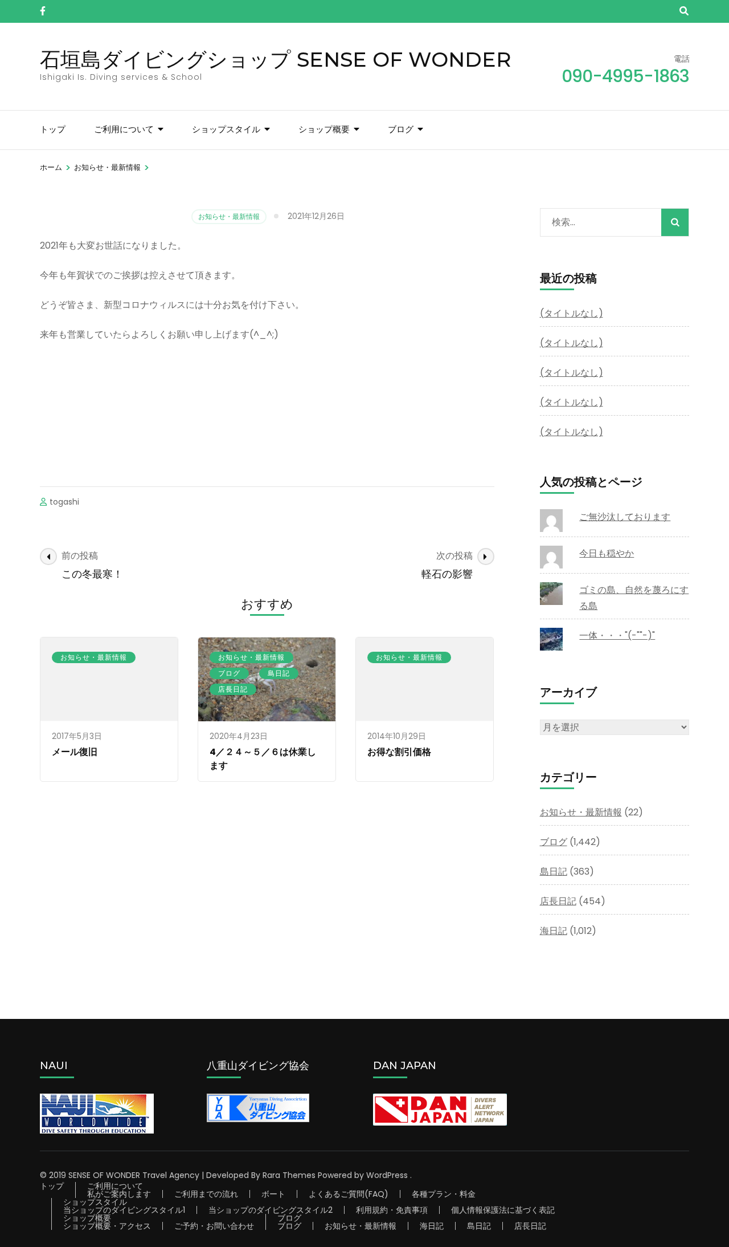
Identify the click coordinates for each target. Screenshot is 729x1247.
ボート (273, 1194)
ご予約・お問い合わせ (214, 1226)
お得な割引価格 (399, 751)
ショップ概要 (324, 129)
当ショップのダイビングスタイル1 (124, 1210)
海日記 (553, 930)
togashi (64, 501)
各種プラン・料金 (444, 1194)
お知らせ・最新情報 (229, 216)
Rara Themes (289, 1175)
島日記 (279, 673)
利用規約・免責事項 (392, 1210)
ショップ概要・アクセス (107, 1226)
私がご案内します (119, 1194)
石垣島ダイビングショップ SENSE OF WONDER (275, 59)
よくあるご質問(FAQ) (348, 1194)
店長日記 (233, 689)
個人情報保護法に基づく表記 (503, 1210)
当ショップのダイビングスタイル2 (270, 1210)
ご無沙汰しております (624, 516)
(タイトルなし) (571, 313)
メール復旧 (74, 751)
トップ (52, 129)
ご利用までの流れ (206, 1194)
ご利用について (124, 129)
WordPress (387, 1175)
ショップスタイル (226, 129)
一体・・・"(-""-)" (617, 635)
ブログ (400, 129)
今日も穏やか (606, 553)
